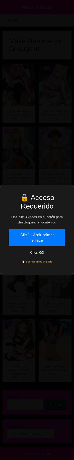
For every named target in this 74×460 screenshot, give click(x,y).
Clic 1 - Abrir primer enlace (37, 237)
